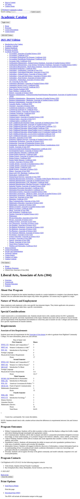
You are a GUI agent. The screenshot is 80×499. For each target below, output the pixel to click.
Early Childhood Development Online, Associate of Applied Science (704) (33, 123)
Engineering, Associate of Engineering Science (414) (26, 143)
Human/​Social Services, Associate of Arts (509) (24, 177)
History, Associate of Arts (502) (19, 171)
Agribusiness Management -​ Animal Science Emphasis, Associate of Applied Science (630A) (39, 63)
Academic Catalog (14, 17)
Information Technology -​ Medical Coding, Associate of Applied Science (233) (35, 193)
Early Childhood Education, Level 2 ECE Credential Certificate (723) (32, 134)
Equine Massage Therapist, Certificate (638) (23, 152)
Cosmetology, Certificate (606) (19, 115)
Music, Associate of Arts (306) (19, 210)
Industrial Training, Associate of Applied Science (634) (27, 186)
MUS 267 (4, 367)
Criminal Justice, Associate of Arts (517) (22, 119)
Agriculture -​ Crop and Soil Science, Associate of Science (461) (30, 76)
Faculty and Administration (14, 251)
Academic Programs (11, 52)
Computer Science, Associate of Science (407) (24, 111)
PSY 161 (4, 350)
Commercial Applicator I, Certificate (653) (23, 108)
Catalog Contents (10, 259)
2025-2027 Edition (10, 39)
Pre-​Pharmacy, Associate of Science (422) (23, 231)
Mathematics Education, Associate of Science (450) (26, 203)
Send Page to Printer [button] (11, 486)
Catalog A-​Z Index (11, 257)
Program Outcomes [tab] (11, 284)
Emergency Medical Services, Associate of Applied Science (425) (30, 139)
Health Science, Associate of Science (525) (23, 169)
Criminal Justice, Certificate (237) (20, 121)
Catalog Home (10, 6)
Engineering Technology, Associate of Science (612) (26, 141)
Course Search (10, 31)
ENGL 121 (5, 344)
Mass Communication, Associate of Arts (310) (24, 201)
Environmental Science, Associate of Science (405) (26, 151)
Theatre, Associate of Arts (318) (19, 242)
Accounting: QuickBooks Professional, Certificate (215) (27, 59)
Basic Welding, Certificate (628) (19, 91)
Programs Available (11, 50)
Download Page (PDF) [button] (12, 493)
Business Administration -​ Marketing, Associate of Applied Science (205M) (34, 100)
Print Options (6, 262)
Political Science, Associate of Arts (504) (22, 221)
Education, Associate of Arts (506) (20, 137)
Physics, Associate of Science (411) (20, 220)
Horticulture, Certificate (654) (19, 175)
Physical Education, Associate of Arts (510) (23, 218)
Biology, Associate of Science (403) (21, 93)
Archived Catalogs (11, 253)
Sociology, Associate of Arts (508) (20, 238)
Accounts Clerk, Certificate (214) (20, 61)
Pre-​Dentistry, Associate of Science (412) (22, 225)
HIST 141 (4, 347)
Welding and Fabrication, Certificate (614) (23, 246)
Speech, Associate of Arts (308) (19, 240)
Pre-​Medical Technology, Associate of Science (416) (26, 227)
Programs (8, 28)
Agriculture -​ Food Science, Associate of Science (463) (27, 78)
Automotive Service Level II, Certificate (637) (24, 87)
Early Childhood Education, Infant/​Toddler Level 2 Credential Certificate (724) (35, 130)
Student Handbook (11, 48)
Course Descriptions (11, 30)
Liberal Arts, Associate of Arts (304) (21, 197)
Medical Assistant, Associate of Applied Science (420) (27, 207)
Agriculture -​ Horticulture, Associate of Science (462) (26, 80)
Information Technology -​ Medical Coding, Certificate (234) (29, 195)
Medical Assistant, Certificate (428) (20, 208)
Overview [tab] (8, 280)
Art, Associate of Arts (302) (18, 81)
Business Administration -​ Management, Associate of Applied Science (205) (34, 98)
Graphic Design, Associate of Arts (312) (22, 165)
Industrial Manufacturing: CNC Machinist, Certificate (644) (28, 182)
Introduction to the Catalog (14, 44)
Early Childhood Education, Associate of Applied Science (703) (30, 124)
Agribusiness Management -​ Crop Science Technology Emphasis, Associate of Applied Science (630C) (43, 65)
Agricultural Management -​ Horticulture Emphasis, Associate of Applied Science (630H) (38, 67)
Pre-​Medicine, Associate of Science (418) (22, 229)
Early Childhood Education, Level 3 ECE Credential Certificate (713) (32, 136)
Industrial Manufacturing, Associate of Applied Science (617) (29, 180)
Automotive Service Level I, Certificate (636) (24, 85)
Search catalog (5, 12)
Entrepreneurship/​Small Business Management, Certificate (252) (30, 149)
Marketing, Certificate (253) (18, 199)
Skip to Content (10, 2)
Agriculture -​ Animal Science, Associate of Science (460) (28, 74)
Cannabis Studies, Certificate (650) (20, 104)
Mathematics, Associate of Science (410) (22, 205)
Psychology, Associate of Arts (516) (21, 235)
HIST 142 (4, 365)
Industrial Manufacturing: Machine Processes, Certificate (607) (29, 184)
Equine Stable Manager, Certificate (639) (22, 160)
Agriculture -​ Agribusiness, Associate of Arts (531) (25, 70)
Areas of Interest (10, 248)
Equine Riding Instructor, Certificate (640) (23, 154)
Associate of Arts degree (37, 334)
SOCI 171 (4, 397)
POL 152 (4, 383)
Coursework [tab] (9, 282)
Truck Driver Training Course (19, 244)
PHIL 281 (4, 381)
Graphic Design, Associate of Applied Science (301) (26, 164)
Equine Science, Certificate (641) (20, 158)
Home (7, 26)
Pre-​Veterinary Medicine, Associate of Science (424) (26, 233)
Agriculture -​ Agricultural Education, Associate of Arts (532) (29, 72)
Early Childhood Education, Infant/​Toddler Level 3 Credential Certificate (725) (35, 132)
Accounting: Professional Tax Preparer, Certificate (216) (27, 57)
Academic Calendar (11, 46)
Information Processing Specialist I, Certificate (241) (26, 188)
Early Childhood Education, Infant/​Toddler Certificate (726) (29, 128)
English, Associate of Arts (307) (19, 147)
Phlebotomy (13, 216)
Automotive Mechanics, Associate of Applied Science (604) (28, 83)
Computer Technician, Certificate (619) (22, 113)
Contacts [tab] (8, 286)
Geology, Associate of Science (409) (21, 162)
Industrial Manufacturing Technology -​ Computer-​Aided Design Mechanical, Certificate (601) (40, 179)
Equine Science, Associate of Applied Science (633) (26, 156)
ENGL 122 (5, 362)
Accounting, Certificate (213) (18, 55)
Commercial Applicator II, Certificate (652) (23, 109)
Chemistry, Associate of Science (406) (21, 106)
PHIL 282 (4, 395)
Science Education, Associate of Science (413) (24, 236)
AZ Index (8, 4)
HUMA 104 (5, 378)
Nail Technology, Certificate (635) (20, 212)
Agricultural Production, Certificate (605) (22, 68)
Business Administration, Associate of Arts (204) (25, 102)
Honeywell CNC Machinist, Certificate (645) (24, 173)
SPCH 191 (4, 386)
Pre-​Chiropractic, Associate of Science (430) (23, 223)
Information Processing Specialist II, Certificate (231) (26, 190)
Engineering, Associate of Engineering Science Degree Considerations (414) (34, 145)
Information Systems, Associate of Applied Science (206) (28, 192)
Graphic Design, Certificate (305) (20, 167)
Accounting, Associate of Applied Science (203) (25, 53)
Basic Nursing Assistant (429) (19, 89)
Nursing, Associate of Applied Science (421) (23, 214)
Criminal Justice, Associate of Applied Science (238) (26, 117)
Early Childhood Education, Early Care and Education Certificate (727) (32, 126)
